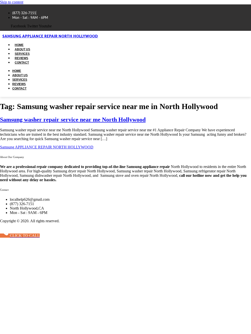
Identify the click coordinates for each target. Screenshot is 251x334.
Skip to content (11, 2)
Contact (22, 62)
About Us (20, 75)
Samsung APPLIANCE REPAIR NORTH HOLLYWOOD (50, 36)
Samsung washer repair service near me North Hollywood (73, 119)
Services (19, 79)
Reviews (19, 84)
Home (16, 71)
